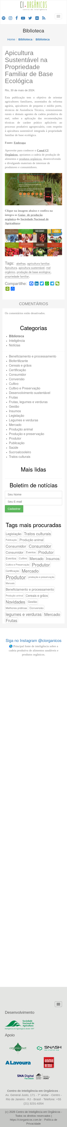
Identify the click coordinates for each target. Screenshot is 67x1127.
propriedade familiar (17, 276)
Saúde (13, 447)
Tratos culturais (19, 456)
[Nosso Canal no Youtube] (23, 18)
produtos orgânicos (30, 158)
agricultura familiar (38, 263)
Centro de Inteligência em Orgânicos (38, 1111)
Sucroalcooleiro (20, 452)
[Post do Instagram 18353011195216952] (15, 667)
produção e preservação (41, 577)
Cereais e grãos (20, 365)
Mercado (15, 424)
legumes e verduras (24, 614)
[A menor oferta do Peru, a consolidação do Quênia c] (51, 738)
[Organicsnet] (18, 1048)
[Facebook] (16, 18)
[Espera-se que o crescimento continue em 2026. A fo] (15, 905)
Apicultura (11, 268)
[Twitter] (30, 18)
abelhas (21, 263)
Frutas (13, 397)
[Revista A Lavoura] (18, 1063)
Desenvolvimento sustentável (29, 392)
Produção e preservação (26, 433)
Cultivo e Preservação (24, 388)
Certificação (17, 369)
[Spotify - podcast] (3, 18)
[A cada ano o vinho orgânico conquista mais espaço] (51, 892)
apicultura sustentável (32, 268)
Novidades (15, 602)
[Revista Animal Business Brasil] (49, 1063)
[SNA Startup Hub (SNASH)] (49, 1048)
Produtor (15, 438)
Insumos (15, 410)
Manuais (10, 583)
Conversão (17, 379)
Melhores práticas (16, 608)
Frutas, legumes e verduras (28, 401)
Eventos (31, 552)
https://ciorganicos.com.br (26, 1119)
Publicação (17, 442)
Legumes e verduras (23, 420)
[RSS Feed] (43, 18)
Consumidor (17, 374)
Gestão (14, 406)
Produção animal (21, 429)
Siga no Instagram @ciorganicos (33, 640)
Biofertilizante (18, 360)
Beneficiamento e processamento (32, 356)
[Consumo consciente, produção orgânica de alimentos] (33, 838)
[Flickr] (37, 18)
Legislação (16, 415)
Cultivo (14, 383)
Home (11, 39)
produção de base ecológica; (34, 272)
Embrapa (20, 142)
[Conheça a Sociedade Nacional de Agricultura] (33, 1025)
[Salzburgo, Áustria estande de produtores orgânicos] (33, 672)
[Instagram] (10, 18)
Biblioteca (16, 336)
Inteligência (17, 340)
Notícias (14, 345)
